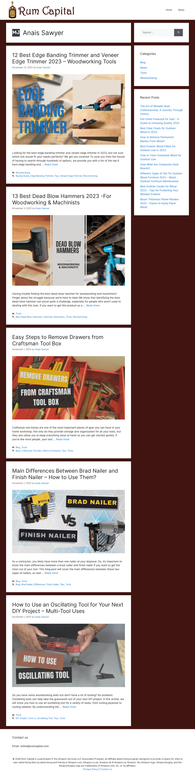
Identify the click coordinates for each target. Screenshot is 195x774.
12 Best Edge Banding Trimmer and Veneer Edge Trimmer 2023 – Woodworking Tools (65, 58)
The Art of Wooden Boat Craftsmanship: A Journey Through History (161, 110)
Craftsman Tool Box (31, 450)
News (181, 9)
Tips (57, 176)
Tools (18, 313)
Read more (51, 164)
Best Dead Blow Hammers (29, 317)
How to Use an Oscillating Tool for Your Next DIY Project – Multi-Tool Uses (67, 607)
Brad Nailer (26, 584)
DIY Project (21, 718)
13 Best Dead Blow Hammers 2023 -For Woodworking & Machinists (61, 199)
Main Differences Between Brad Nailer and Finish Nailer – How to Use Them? (65, 473)
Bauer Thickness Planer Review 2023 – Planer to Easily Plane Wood (159, 203)
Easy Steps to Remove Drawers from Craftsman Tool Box (57, 340)
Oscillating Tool (45, 718)
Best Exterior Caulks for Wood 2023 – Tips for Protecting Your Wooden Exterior (159, 190)
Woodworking (23, 172)
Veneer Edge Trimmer (71, 176)
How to (32, 718)
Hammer (48, 317)
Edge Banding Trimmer (41, 176)
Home (169, 9)
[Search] (178, 32)
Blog (18, 447)
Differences (39, 584)
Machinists (59, 317)
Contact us (106, 769)
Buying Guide (22, 176)
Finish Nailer (52, 584)
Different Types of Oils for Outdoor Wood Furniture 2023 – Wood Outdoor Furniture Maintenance (161, 177)
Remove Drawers (52, 450)
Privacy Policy (90, 769)
